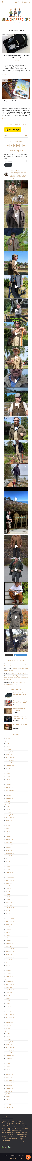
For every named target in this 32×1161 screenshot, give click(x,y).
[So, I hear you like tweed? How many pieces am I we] (16, 617)
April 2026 (8, 746)
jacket (18, 1128)
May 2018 (8, 935)
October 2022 (9, 820)
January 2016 (9, 1011)
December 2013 (10, 1080)
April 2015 (8, 1036)
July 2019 (8, 910)
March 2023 (8, 812)
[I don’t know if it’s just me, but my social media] (16, 216)
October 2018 (9, 924)
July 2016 (8, 995)
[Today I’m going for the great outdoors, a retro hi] (16, 499)
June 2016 (8, 998)
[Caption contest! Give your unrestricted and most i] (16, 192)
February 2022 (9, 839)
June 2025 (8, 768)
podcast (3, 1134)
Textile (3, 1139)
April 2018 (8, 938)
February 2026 (9, 752)
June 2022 (8, 828)
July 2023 (8, 801)
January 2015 (9, 1044)
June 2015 (8, 1031)
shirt (22, 1135)
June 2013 (8, 1096)
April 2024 (8, 782)
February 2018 (9, 943)
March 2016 (8, 1006)
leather (4, 1130)
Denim (17, 1123)
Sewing (19, 1135)
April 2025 (8, 773)
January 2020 (9, 902)
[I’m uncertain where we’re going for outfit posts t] (16, 239)
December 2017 (10, 949)
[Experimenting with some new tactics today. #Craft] (16, 546)
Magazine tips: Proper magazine (16, 101)
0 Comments (16, 60)
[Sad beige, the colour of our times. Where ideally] (16, 334)
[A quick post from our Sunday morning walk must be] (16, 452)
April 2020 (8, 897)
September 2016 (10, 990)
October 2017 (9, 954)
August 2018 (9, 929)
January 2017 (9, 979)
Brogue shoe (15, 1121)
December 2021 (10, 845)
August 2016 (9, 992)
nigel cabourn (16, 1132)
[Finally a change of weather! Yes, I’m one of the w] (16, 381)
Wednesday (21, 1141)
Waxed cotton (14, 1141)
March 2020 (8, 899)
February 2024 (9, 787)
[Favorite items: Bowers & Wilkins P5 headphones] (16, 43)
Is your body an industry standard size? (19, 709)
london (9, 1130)
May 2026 (8, 743)
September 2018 (10, 927)
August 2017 (9, 960)
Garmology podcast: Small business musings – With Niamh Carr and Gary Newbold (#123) (16, 677)
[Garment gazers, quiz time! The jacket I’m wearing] (16, 428)
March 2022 (8, 836)
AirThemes (26, 1155)
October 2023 (9, 795)
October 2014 (9, 1053)
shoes (3, 1137)
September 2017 (10, 957)
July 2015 (8, 1028)
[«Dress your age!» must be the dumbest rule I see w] (16, 593)
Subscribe (8, 165)
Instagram (11, 1128)
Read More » (5, 74)
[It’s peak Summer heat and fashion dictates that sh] (16, 357)
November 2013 (10, 1083)
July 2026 (8, 738)
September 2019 (10, 908)
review (10, 1135)
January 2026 (9, 754)
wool (25, 1141)
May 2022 (8, 831)
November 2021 (10, 847)
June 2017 (8, 965)
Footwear (11, 1126)
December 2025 (10, 757)
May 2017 (8, 968)
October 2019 (9, 905)
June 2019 (8, 913)
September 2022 (10, 823)
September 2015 (10, 1022)
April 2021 (8, 867)
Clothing (6, 1123)
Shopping (7, 1136)
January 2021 (9, 875)
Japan (22, 1128)
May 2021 (8, 864)
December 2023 (10, 790)
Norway (23, 1132)
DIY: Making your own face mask (20, 725)
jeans (26, 1128)
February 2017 (9, 976)
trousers (8, 1139)
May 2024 (8, 779)
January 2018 (9, 946)
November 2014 (10, 1050)
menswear (6, 1132)
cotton (12, 1123)
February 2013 (9, 1107)
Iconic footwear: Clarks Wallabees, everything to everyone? (19, 694)
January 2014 (9, 1077)
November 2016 (10, 984)
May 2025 (8, 771)
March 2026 (8, 749)
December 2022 (10, 817)
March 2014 (8, 1072)
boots (10, 1121)
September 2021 (10, 853)
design (22, 1123)
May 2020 (8, 894)
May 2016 (8, 1001)
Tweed (14, 1139)
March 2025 (8, 776)
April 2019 (8, 916)
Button (20, 1121)
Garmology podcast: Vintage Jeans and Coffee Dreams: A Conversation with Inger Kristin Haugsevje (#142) (20, 702)
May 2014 (8, 1066)
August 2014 (9, 1058)
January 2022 (9, 842)
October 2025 (9, 763)
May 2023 (8, 806)
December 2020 (10, 877)
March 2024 (8, 784)
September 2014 (10, 1055)
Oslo (26, 1132)
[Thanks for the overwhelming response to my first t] (16, 570)
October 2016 (9, 987)
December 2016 (10, 981)
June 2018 (8, 932)
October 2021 (9, 850)
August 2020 (9, 888)
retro (6, 1134)
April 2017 (8, 970)
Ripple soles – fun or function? (18, 673)
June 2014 (8, 1063)
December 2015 (10, 1014)
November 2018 (10, 921)
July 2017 (8, 962)
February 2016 (9, 1009)
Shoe (25, 1135)
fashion (5, 1125)
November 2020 (10, 880)
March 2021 (8, 869)
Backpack (4, 1121)
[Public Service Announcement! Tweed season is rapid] (16, 404)
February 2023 (9, 815)
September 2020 (10, 886)
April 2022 (8, 834)
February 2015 (9, 1042)
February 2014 (9, 1074)
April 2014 (8, 1069)
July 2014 (8, 1061)
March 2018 (8, 940)
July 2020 (8, 891)
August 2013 (9, 1091)
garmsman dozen (18, 1126)
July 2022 (8, 825)
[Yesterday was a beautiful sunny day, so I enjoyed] (16, 640)
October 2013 (9, 1085)
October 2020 (9, 883)
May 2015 (8, 1033)
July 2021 (8, 858)
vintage (20, 1138)
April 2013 (8, 1102)
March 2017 (8, 973)
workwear (4, 1143)
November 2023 (10, 793)
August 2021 (9, 856)
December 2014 (10, 1047)
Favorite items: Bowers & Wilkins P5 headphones (16, 56)
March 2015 (8, 1039)
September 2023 (10, 798)
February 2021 (9, 872)
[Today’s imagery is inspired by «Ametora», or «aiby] (16, 286)
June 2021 (8, 861)
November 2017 (10, 951)
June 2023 (8, 804)
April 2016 (8, 1003)
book (7, 1121)
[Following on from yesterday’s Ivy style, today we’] (16, 263)
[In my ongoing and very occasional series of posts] (16, 522)
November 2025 (10, 760)
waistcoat (6, 1140)
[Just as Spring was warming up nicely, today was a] (16, 475)
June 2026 (8, 741)
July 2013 (8, 1094)
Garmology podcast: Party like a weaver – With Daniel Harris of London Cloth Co (20, 717)
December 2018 (10, 918)
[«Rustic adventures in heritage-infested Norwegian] (16, 310)
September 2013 (10, 1088)
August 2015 (9, 1025)
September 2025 (10, 765)
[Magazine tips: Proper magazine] (16, 89)
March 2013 (8, 1105)
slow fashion (14, 1136)
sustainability (24, 1137)
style (19, 1136)
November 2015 (10, 1017)
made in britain (17, 1130)
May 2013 (8, 1099)
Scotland (14, 1134)
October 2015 (9, 1020)
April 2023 (8, 809)
